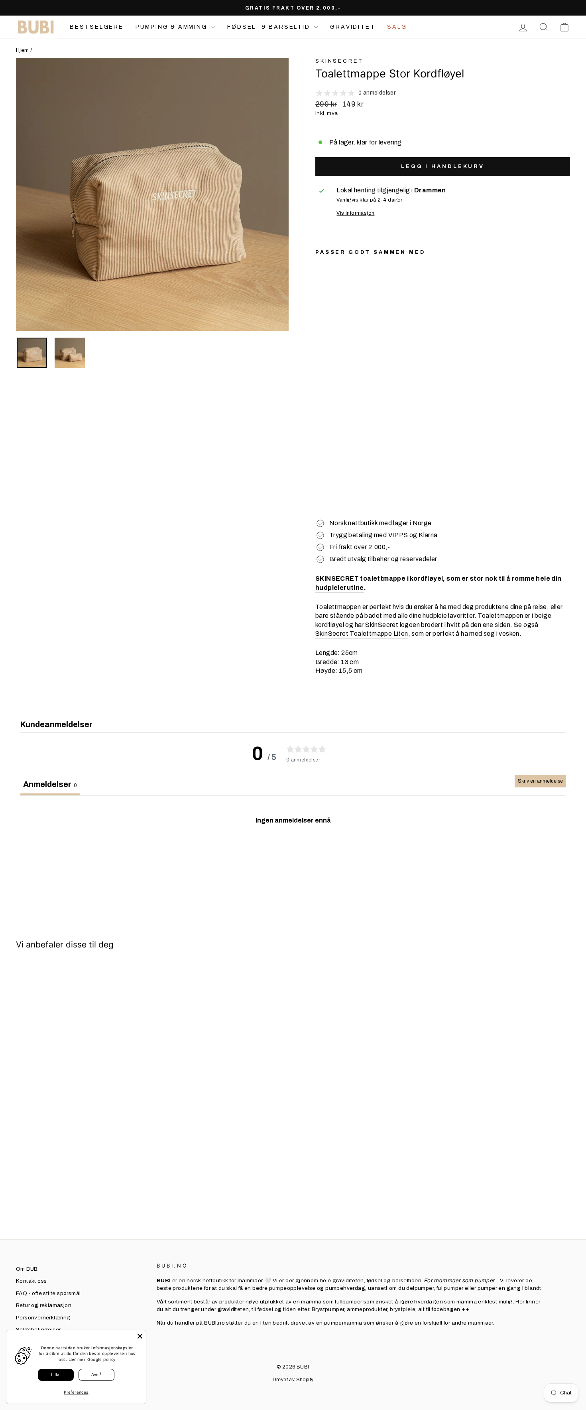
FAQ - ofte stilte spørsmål (48, 1293)
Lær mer (77, 1359)
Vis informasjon (355, 213)
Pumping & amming (173, 27)
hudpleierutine (339, 587)
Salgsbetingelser (38, 1330)
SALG (397, 27)
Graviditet (352, 27)
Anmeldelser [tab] (50, 784)
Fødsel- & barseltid (269, 27)
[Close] (140, 1336)
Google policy (101, 1359)
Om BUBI (27, 1269)
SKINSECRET (339, 61)
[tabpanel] (293, 854)
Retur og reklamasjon (43, 1305)
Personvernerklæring (43, 1318)
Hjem (22, 50)
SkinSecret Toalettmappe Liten (361, 633)
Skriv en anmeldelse (540, 781)
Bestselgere (97, 27)
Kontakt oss (31, 1281)
